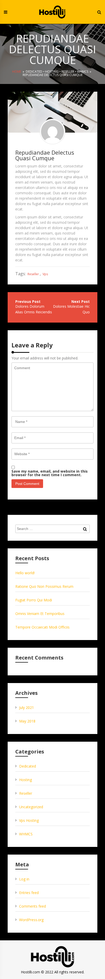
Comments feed (32, 906)
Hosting (52, 71)
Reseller (67, 71)
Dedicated (34, 71)
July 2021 (26, 707)
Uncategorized (31, 806)
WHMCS (82, 71)
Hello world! (25, 572)
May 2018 (27, 721)
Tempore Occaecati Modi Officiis (42, 627)
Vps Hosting (29, 820)
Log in (24, 879)
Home (16, 71)
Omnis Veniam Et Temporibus (39, 613)
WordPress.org (31, 919)
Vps (45, 274)
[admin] (52, 131)
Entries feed (29, 892)
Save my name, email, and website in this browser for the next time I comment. (49, 473)
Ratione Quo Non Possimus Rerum (44, 586)
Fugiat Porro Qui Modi (33, 600)
